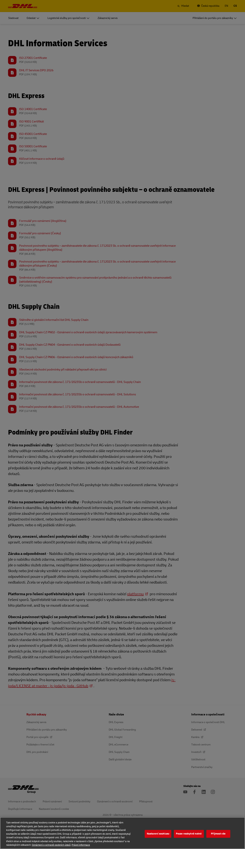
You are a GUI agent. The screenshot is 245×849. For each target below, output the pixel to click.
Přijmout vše (218, 833)
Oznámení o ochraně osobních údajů (51, 845)
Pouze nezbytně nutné (189, 833)
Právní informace (81, 845)
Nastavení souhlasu (158, 833)
